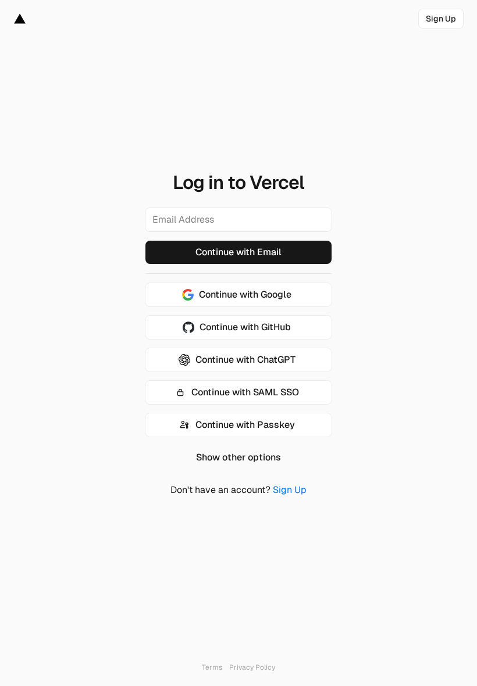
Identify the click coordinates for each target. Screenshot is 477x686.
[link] (441, 18)
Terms (212, 667)
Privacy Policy (252, 667)
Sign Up (290, 490)
